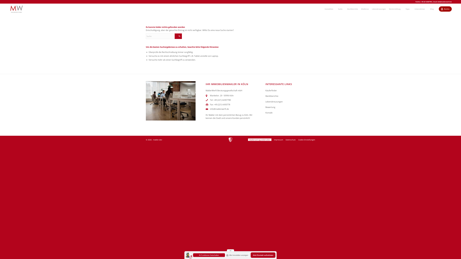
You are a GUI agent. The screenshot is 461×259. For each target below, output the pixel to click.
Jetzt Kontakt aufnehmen (263, 255)
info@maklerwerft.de (445, 2)
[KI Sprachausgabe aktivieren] (190, 257)
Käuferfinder (271, 90)
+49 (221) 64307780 (222, 100)
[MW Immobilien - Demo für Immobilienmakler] (16, 9)
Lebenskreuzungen (274, 101)
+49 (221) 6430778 (222, 104)
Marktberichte (271, 96)
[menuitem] (329, 9)
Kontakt (269, 112)
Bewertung (270, 107)
